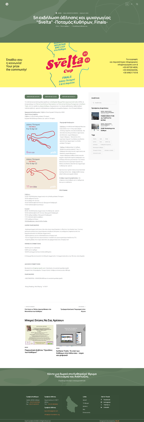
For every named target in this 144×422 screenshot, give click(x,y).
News (64, 13)
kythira (94, 141)
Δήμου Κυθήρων (45, 106)
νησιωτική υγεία (97, 153)
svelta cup (107, 141)
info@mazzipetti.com (38, 268)
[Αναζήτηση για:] (104, 103)
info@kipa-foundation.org (52, 414)
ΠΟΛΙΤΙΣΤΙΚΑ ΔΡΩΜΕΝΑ (107, 112)
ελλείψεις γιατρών (109, 150)
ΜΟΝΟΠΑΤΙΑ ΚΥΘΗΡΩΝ (72, 13)
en (131, 4)
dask (101, 139)
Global (106, 139)
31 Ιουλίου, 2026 (105, 113)
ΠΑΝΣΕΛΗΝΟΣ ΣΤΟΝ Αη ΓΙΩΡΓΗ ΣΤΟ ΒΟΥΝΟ (107, 118)
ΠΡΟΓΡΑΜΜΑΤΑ (105, 125)
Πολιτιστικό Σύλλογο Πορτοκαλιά (46, 104)
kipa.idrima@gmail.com (51, 411)
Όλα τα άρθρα (65, 26)
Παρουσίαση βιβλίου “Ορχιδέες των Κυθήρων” (38, 351)
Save (101, 141)
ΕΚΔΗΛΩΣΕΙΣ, (108, 111)
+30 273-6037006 (35, 402)
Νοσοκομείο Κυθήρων (98, 147)
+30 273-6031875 (34, 404)
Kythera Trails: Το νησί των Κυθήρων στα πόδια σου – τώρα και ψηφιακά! (70, 353)
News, (103, 111)
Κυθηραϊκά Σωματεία (106, 144)
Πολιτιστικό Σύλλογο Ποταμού (67, 104)
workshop (95, 144)
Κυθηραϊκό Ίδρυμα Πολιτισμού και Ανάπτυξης (64, 102)
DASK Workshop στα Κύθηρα (108, 129)
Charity (94, 139)
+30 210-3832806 (53, 404)
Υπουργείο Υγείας (97, 150)
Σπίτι (57, 26)
